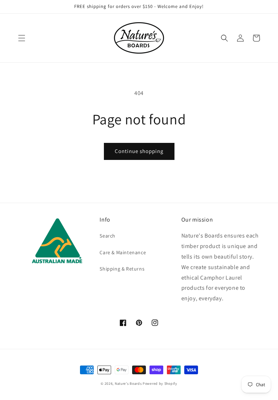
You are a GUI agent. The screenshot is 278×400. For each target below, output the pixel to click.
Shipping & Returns (122, 268)
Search (107, 235)
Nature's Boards (128, 383)
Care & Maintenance (123, 252)
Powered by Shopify (160, 383)
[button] (22, 38)
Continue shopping (139, 151)
